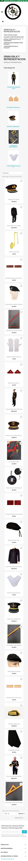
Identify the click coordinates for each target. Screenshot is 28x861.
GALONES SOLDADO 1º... (14, 383)
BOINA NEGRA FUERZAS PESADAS (14, 304)
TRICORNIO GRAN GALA (14, 724)
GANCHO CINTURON (14, 252)
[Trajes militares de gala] (13, 78)
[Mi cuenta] (26, 12)
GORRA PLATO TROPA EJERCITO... (14, 435)
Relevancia (14, 173)
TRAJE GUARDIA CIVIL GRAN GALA (14, 409)
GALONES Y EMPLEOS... (14, 107)
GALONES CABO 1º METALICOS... (14, 697)
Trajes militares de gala (10, 35)
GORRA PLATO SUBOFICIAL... (14, 619)
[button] (2, 12)
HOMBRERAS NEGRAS (14, 750)
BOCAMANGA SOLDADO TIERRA (14, 330)
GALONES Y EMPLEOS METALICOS (14, 37)
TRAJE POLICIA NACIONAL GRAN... (14, 566)
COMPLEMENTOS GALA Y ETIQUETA (11, 47)
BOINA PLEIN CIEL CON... (14, 540)
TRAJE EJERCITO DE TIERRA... (14, 225)
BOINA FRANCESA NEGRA (14, 671)
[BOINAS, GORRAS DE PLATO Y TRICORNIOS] (13, 117)
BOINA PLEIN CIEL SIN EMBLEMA (14, 488)
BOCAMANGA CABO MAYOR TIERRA (14, 802)
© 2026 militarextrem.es (7, 859)
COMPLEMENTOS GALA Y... (14, 166)
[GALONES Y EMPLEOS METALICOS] (13, 98)
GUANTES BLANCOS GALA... (14, 593)
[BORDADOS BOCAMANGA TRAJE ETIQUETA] (13, 136)
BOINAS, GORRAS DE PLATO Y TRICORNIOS (12, 39)
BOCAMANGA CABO (14, 461)
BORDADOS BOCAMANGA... (13, 146)
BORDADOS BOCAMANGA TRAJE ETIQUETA (13, 43)
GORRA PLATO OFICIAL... (14, 199)
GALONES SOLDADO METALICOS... (14, 278)
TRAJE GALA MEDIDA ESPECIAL (14, 776)
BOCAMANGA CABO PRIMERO (14, 645)
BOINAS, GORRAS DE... (13, 126)
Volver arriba (19, 818)
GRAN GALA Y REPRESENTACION (12, 30)
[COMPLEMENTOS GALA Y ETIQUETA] (13, 157)
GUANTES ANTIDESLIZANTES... (14, 357)
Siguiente (21, 814)
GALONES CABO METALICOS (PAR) (14, 514)
